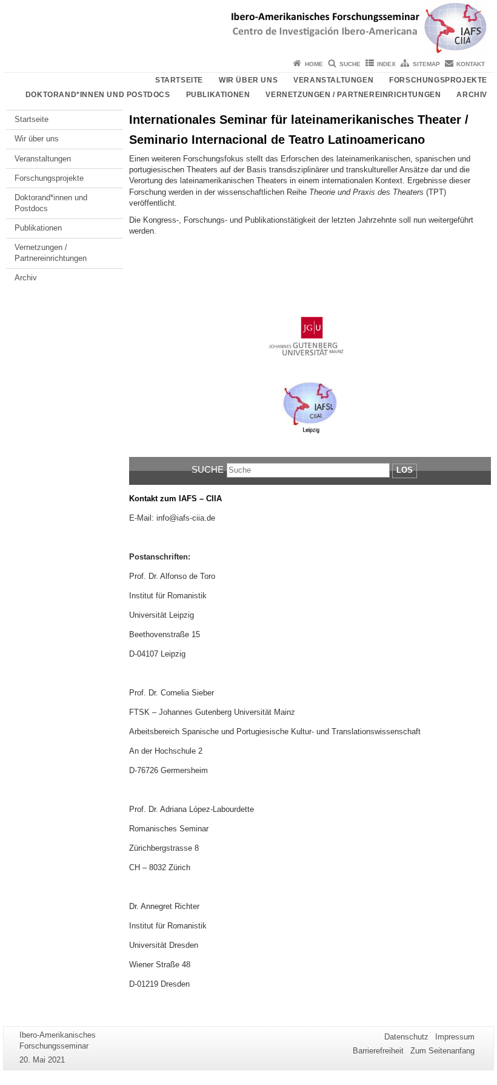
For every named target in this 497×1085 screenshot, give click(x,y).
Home (314, 64)
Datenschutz (406, 1036)
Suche (350, 64)
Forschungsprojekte (438, 80)
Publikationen (218, 94)
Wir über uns (248, 80)
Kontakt (470, 64)
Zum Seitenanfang (442, 1050)
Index (386, 64)
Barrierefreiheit (378, 1050)
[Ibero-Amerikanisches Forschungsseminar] (248, 27)
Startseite (179, 80)
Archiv (471, 94)
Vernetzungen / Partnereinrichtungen (353, 94)
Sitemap (426, 64)
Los (404, 470)
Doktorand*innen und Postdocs (97, 94)
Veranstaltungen (333, 80)
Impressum (455, 1036)
